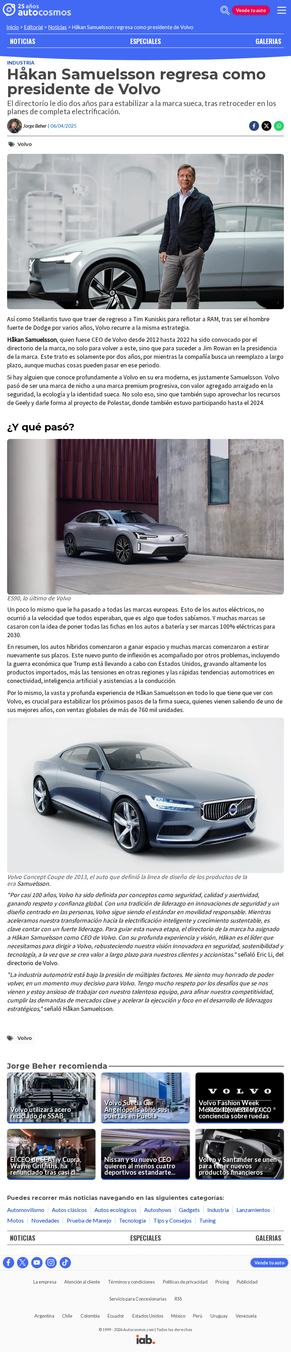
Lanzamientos (253, 1209)
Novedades (45, 1220)
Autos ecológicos (115, 1209)
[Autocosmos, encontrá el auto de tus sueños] (37, 10)
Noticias (57, 27)
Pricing (222, 1282)
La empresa (44, 1282)
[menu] (281, 10)
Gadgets (189, 1209)
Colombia (90, 1316)
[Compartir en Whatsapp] (279, 126)
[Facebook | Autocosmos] (8, 1262)
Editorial (33, 27)
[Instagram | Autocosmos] (51, 1262)
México (178, 1316)
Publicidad (247, 1282)
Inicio (12, 27)
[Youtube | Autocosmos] (37, 1262)
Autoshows (157, 1209)
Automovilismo (25, 1209)
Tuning (207, 1220)
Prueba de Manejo (89, 1220)
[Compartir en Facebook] (254, 126)
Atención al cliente (82, 1282)
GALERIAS (268, 41)
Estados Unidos (147, 1316)
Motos (15, 1220)
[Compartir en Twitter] (266, 126)
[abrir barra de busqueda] (225, 10)
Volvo (24, 144)
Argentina (44, 1316)
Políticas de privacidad (185, 1282)
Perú (197, 1316)
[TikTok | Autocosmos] (65, 1262)
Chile (67, 1316)
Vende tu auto (251, 10)
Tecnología (132, 1220)
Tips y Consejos (172, 1220)
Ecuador (116, 1316)
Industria (20, 63)
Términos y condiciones (131, 1282)
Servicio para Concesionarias (137, 1299)
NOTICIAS (22, 41)
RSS (178, 1299)
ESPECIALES (145, 41)
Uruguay (219, 1316)
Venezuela (246, 1316)
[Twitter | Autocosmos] (22, 1262)
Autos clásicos (69, 1209)
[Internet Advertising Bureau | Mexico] (145, 1340)
